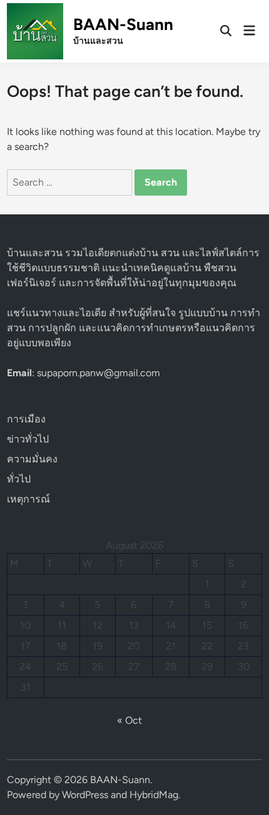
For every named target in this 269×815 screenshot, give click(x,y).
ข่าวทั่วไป (28, 439)
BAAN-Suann (123, 24)
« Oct (129, 720)
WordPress (85, 795)
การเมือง (26, 419)
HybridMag (153, 795)
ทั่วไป (19, 479)
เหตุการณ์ (28, 499)
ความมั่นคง (32, 459)
